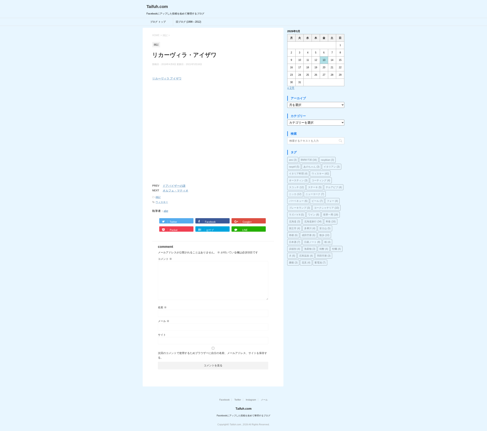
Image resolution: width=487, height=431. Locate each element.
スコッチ (296, 187)
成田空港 (308, 235)
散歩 (324, 235)
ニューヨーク (315, 194)
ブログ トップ (158, 21)
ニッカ (295, 194)
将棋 (293, 235)
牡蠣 (336, 248)
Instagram (251, 399)
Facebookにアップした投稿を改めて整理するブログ (243, 415)
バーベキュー (298, 201)
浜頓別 (294, 248)
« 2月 (290, 88)
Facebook (224, 399)
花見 (306, 262)
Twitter (237, 399)
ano (293, 159)
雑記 (158, 197)
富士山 (324, 228)
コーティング (321, 180)
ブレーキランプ (299, 207)
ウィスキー (162, 202)
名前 (162, 307)
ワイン (313, 214)
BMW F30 (309, 159)
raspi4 (294, 166)
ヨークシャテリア (326, 207)
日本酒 (294, 242)
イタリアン (332, 166)
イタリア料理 (298, 173)
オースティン (298, 180)
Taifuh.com (157, 6)
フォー (332, 201)
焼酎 (323, 248)
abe (166, 210)
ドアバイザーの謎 (174, 185)
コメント (165, 258)
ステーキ (314, 187)
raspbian (327, 159)
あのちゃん (311, 166)
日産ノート (312, 242)
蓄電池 (319, 262)
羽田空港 (323, 255)
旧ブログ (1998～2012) (188, 21)
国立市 (294, 228)
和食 (331, 221)
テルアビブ (334, 187)
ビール (317, 201)
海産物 (309, 248)
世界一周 (330, 214)
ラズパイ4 (296, 214)
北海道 (294, 221)
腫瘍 (293, 262)
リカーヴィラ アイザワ (166, 78)
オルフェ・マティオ (175, 190)
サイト (162, 334)
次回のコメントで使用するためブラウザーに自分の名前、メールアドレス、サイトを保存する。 (212, 355)
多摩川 (309, 228)
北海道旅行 (312, 221)
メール (163, 321)
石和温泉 (306, 255)
